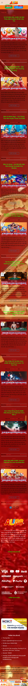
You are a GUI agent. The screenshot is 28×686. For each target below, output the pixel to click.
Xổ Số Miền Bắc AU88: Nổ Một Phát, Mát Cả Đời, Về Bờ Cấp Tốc (14, 19)
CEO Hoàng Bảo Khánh (9, 613)
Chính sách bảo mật (8, 600)
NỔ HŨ (14, 458)
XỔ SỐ (14, 15)
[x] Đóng (23, 678)
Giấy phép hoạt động (8, 605)
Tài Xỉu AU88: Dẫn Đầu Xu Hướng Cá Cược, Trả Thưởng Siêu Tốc (14, 263)
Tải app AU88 (6, 564)
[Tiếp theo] (17, 507)
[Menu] (2, 2)
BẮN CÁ (14, 114)
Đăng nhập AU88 (7, 557)
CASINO (14, 260)
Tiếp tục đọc (14, 55)
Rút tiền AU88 (6, 562)
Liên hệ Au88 (6, 616)
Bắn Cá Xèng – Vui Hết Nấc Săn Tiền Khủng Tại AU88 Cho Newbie (14, 166)
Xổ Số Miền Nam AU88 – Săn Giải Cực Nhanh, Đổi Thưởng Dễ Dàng (14, 68)
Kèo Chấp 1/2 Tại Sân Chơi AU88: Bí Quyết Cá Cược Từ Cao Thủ (14, 363)
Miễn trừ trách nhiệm (8, 610)
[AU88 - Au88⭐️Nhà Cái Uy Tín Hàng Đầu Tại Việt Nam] (14, 2)
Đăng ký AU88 (6, 554)
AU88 (11, 638)
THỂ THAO (14, 359)
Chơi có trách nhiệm (8, 608)
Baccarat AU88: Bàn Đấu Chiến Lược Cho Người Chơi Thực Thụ (14, 313)
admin (21, 74)
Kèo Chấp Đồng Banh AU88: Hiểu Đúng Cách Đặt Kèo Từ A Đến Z (14, 412)
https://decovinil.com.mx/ (14, 645)
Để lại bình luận (23, 60)
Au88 (2, 530)
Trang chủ (3, 12)
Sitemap (5, 567)
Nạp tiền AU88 (6, 559)
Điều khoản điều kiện (8, 602)
